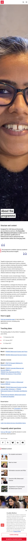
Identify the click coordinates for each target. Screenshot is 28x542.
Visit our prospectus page (8, 319)
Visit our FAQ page (6, 432)
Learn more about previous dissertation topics (13, 423)
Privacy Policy (17, 531)
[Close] (26, 510)
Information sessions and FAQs (17, 470)
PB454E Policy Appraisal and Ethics (10, 372)
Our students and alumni (15, 454)
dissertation (17, 408)
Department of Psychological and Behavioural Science (17, 487)
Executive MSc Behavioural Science (16, 479)
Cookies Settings (14, 534)
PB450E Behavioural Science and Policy (16, 351)
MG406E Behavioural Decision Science (16, 355)
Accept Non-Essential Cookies (14, 539)
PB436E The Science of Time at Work (11, 374)
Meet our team (13, 462)
